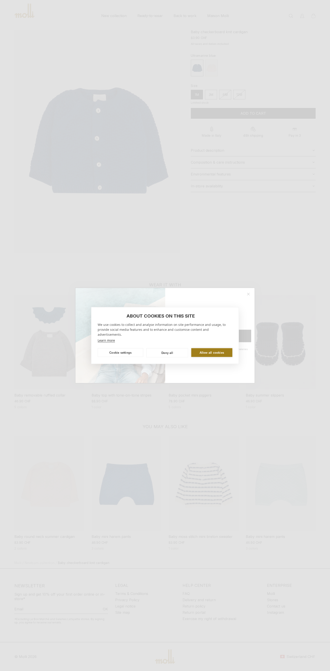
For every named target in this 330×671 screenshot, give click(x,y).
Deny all (167, 352)
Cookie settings (120, 352)
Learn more (106, 340)
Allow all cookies (212, 352)
